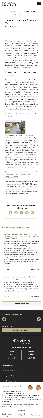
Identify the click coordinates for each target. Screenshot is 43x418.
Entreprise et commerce (11, 376)
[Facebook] (10, 212)
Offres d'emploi (7, 366)
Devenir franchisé (8, 371)
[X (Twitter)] (21, 212)
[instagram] (39, 319)
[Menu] (39, 3)
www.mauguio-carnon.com (23, 167)
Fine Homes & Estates (10, 381)
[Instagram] (16, 212)
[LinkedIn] (27, 212)
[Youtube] (32, 212)
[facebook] (4, 319)
